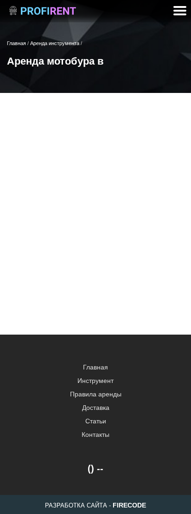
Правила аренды (95, 394)
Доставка (95, 407)
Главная (95, 367)
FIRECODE (129, 505)
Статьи (95, 421)
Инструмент (95, 380)
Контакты (95, 434)
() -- (95, 468)
